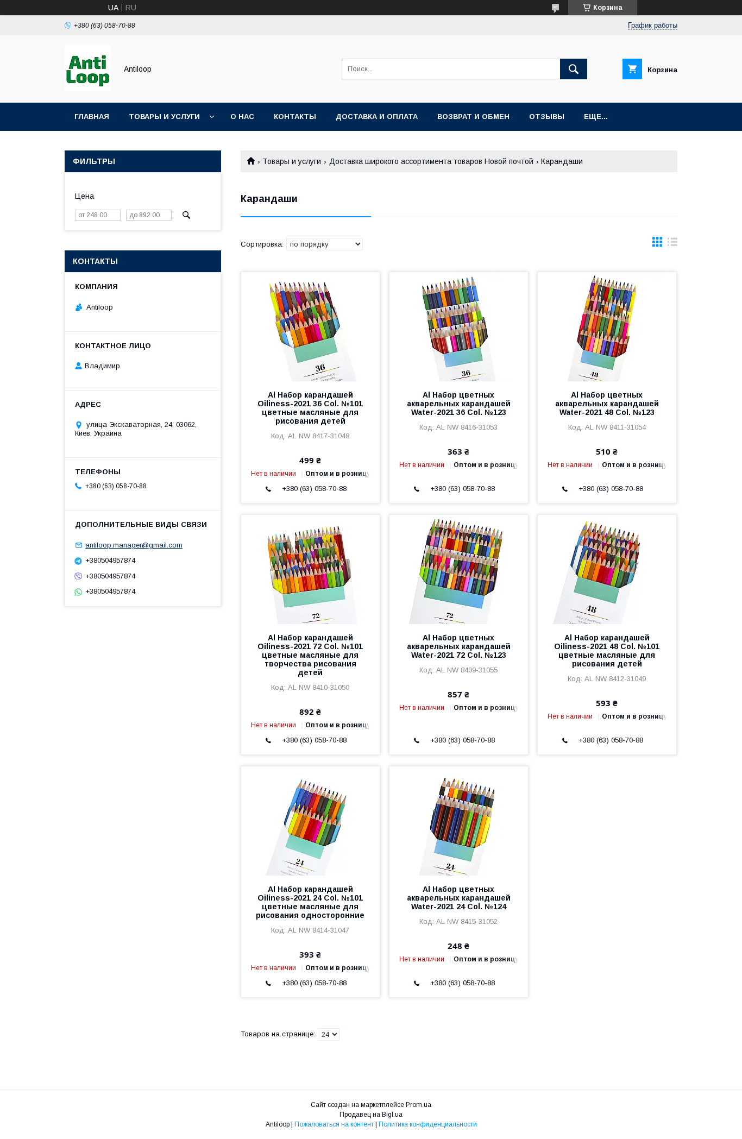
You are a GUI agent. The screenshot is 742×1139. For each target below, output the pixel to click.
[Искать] (573, 69)
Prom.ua (418, 1105)
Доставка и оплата (377, 116)
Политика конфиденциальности (428, 1124)
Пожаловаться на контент (334, 1124)
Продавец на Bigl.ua (371, 1114)
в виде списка (672, 244)
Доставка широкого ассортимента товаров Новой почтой (431, 161)
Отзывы (546, 116)
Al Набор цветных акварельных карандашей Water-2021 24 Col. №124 (459, 898)
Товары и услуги (164, 116)
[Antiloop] (88, 88)
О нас (242, 116)
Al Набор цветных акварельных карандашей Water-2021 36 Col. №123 (459, 404)
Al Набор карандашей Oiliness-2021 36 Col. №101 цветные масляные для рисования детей (310, 408)
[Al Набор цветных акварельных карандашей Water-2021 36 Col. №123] (458, 326)
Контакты (295, 116)
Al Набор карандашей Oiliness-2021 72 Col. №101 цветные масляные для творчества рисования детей (310, 655)
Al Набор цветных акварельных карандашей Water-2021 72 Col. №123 (459, 646)
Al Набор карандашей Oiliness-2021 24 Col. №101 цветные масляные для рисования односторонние (310, 902)
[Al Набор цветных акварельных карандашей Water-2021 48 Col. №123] (607, 326)
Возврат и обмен (473, 116)
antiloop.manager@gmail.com (134, 545)
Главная (91, 116)
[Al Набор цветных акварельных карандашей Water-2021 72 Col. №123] (458, 569)
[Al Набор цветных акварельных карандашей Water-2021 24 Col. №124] (458, 820)
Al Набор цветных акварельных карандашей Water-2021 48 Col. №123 (607, 404)
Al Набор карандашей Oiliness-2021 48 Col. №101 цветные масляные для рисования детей (606, 650)
